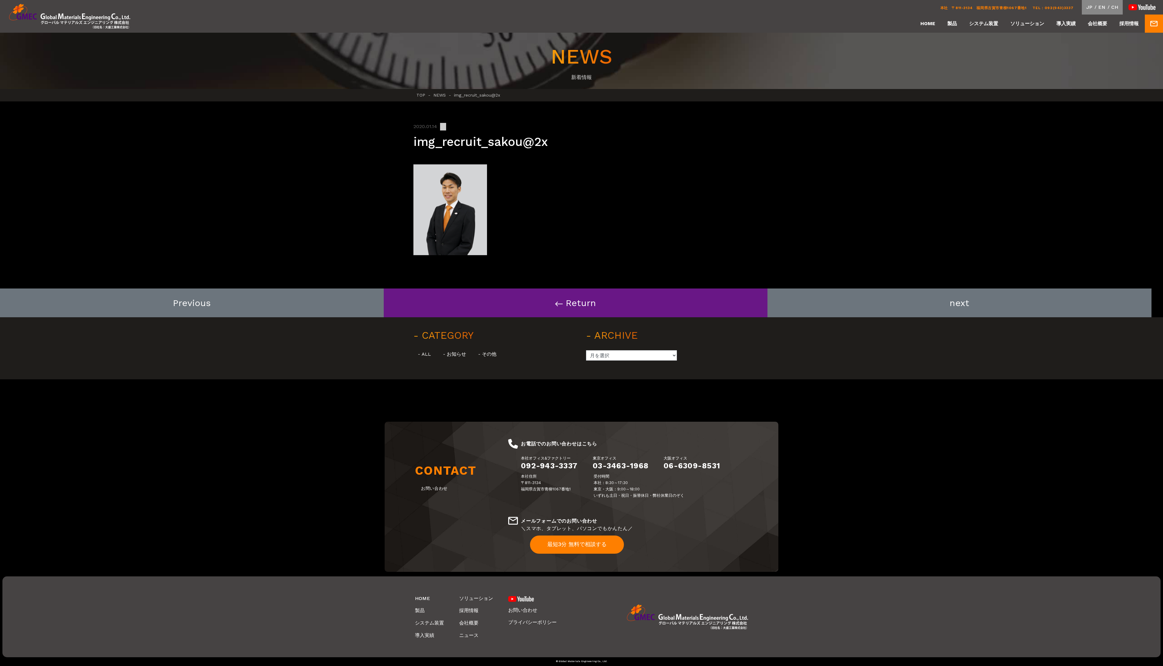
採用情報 (1129, 23)
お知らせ (456, 354)
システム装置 (983, 23)
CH (1114, 7)
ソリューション (1027, 23)
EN (1101, 7)
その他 (489, 354)
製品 (952, 23)
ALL (426, 354)
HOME (927, 23)
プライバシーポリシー (532, 622)
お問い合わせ (522, 610)
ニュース (469, 635)
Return (581, 303)
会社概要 (1097, 23)
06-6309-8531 (692, 465)
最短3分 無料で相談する (577, 544)
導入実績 (1066, 23)
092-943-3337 (549, 465)
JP (1089, 7)
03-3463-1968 (620, 465)
